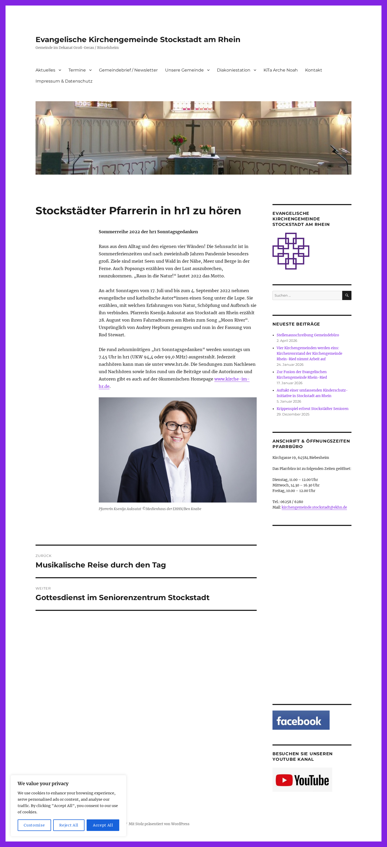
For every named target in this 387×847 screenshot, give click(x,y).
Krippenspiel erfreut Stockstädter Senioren (313, 409)
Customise (34, 825)
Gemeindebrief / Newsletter (128, 70)
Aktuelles (45, 70)
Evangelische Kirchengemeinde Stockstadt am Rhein (138, 39)
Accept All (103, 825)
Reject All (68, 825)
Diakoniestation (233, 70)
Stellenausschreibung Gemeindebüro (308, 335)
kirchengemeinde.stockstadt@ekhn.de (314, 507)
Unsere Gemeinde (184, 70)
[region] (68, 805)
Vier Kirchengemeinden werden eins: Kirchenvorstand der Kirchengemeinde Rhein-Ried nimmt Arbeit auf (309, 353)
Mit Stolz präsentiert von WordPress (159, 824)
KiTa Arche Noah (281, 70)
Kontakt (313, 70)
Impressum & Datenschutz (64, 81)
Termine (77, 70)
